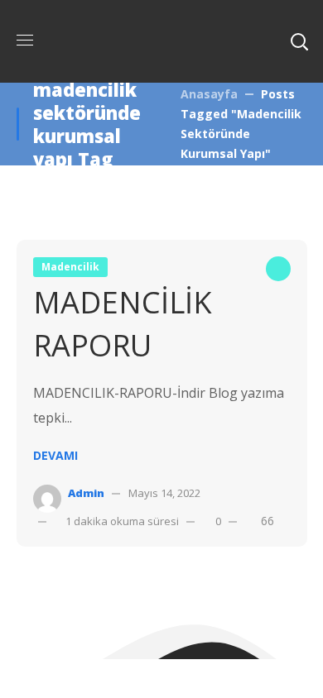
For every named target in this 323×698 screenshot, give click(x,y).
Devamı (55, 455)
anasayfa (209, 94)
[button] (299, 41)
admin (86, 492)
